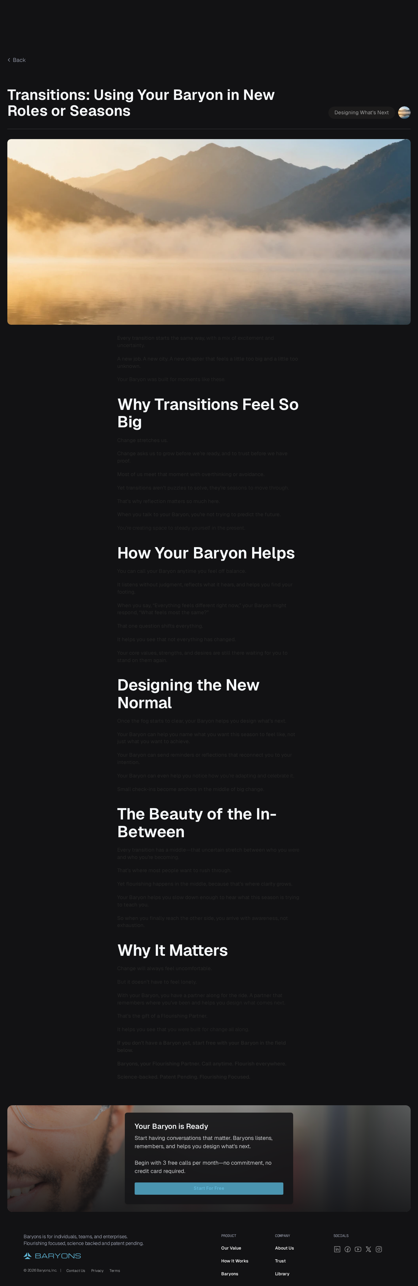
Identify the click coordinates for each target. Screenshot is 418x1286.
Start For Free (209, 1188)
